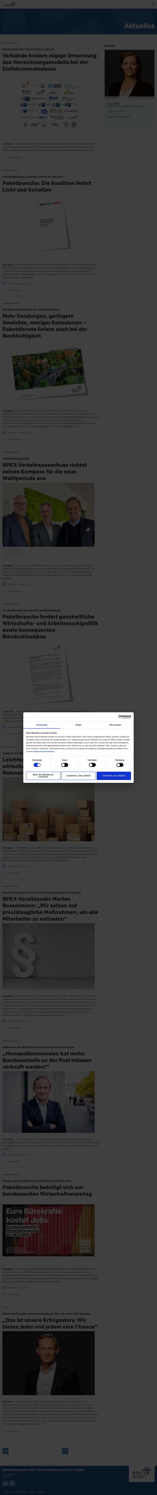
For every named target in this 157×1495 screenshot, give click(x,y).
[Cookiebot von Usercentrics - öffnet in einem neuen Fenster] (120, 717)
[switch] (64, 765)
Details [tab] (79, 725)
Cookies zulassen (113, 776)
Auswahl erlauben (78, 776)
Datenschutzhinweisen (44, 751)
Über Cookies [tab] (115, 725)
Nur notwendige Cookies (43, 776)
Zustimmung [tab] (41, 725)
